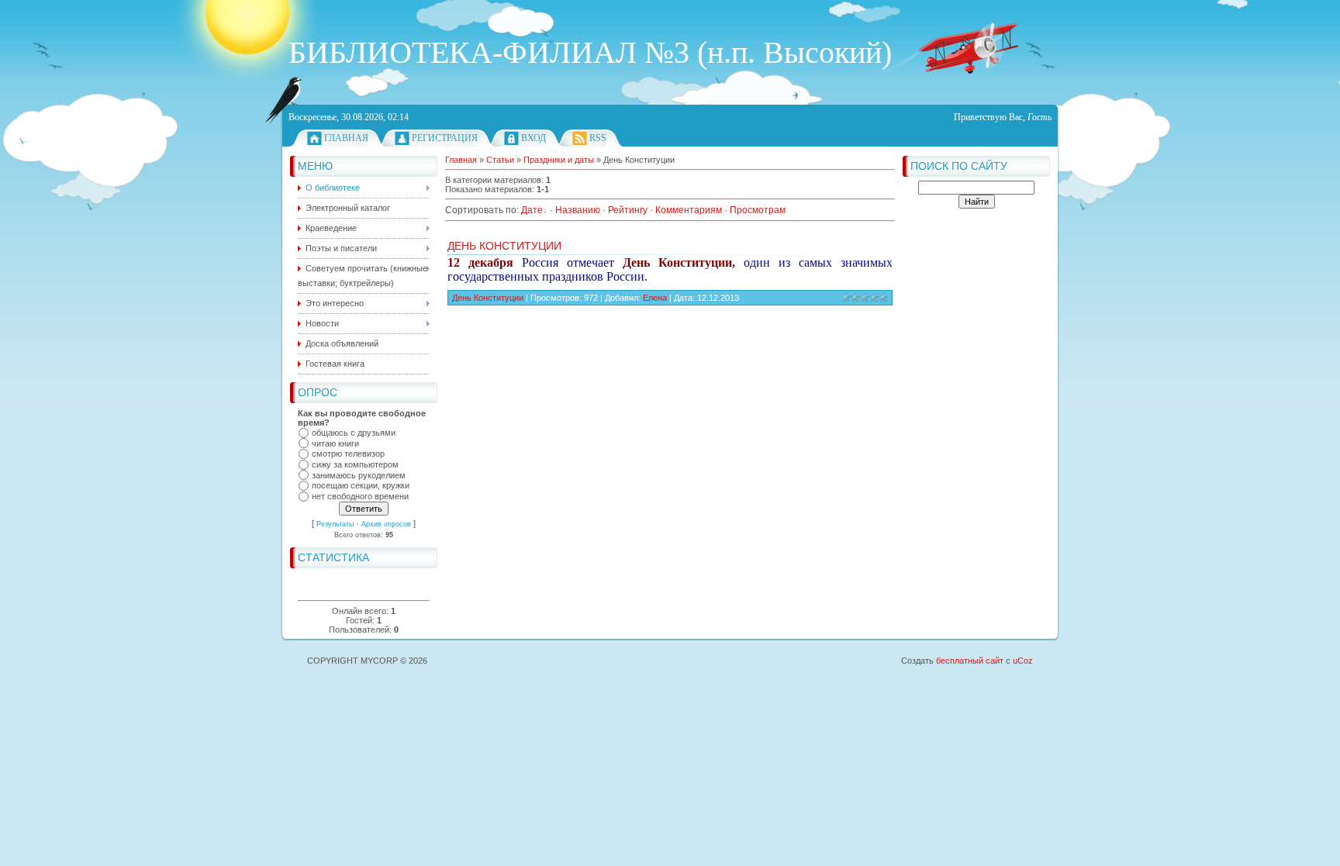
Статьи (500, 159)
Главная (346, 138)
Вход (533, 138)
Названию (577, 210)
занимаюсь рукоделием (359, 475)
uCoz (1023, 660)
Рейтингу (628, 210)
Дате (532, 210)
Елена (655, 297)
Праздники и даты (558, 159)
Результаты (335, 524)
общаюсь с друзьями (353, 432)
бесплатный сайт (969, 660)
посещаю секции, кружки (360, 486)
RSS (597, 138)
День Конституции (504, 246)
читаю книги (335, 443)
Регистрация (445, 138)
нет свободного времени (360, 496)
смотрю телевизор (348, 454)
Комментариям (688, 210)
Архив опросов (386, 524)
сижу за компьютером (355, 464)
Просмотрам (758, 210)
